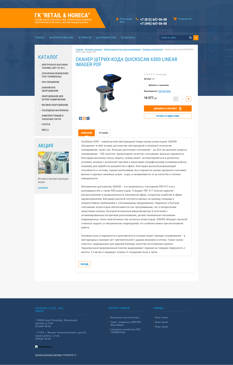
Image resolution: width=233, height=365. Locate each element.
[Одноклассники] (84, 118)
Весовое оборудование (55, 105)
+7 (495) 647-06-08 (153, 23)
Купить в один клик (167, 116)
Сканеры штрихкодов (153, 49)
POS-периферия (50, 82)
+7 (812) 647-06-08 (153, 19)
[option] (108, 93)
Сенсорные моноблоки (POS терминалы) (55, 75)
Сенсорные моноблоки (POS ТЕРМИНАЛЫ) (125, 331)
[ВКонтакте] (80, 118)
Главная (79, 49)
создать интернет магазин (48, 354)
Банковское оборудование (50, 89)
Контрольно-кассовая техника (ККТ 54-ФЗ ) (55, 66)
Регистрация (126, 18)
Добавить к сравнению (158, 85)
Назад (84, 264)
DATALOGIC (164, 91)
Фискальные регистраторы (125, 317)
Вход (122, 21)
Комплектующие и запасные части (52, 117)
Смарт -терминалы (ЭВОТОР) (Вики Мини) (125, 323)
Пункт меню (161, 317)
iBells (45, 129)
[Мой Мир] (88, 118)
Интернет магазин (93, 49)
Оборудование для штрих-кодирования (53, 98)
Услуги (46, 124)
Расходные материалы (55, 110)
